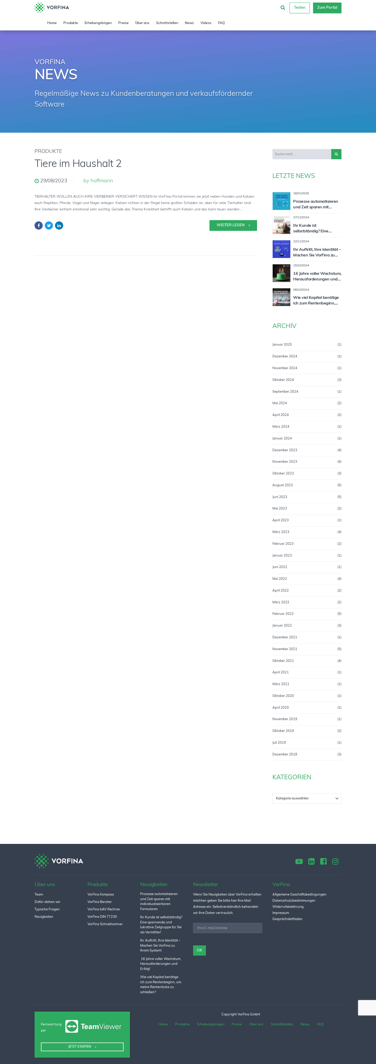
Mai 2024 (279, 403)
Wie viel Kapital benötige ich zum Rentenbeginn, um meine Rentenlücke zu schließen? (316, 301)
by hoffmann (98, 181)
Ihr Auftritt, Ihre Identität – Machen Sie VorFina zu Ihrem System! (317, 253)
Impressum (280, 913)
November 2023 (284, 461)
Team (39, 894)
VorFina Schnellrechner (105, 924)
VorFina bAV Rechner (103, 909)
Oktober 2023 (283, 473)
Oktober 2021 (283, 661)
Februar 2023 (283, 544)
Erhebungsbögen (98, 23)
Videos (206, 23)
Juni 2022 (279, 567)
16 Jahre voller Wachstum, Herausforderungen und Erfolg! (317, 277)
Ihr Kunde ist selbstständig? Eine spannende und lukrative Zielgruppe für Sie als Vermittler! (316, 229)
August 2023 (282, 485)
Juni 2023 (279, 497)
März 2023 (280, 532)
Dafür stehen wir (47, 902)
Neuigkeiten (44, 917)
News (189, 23)
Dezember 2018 (284, 754)
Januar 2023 (282, 555)
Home (52, 23)
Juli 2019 (279, 742)
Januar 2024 (282, 438)
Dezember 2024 (284, 356)
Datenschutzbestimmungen (293, 900)
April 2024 (280, 415)
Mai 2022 (279, 579)
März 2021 (280, 684)
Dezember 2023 (284, 450)
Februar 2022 (283, 614)
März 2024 (280, 426)
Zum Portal (327, 8)
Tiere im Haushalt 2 (78, 164)
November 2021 (284, 649)
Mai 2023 (279, 508)
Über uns (142, 23)
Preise (123, 23)
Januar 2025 (282, 344)
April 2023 (280, 520)
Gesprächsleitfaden (287, 919)
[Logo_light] (59, 861)
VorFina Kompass (100, 894)
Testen (299, 8)
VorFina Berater (99, 902)
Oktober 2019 (283, 731)
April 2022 (280, 590)
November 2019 (284, 719)
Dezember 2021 (284, 637)
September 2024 (285, 391)
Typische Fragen (47, 909)
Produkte (70, 23)
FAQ (221, 23)
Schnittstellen (167, 23)
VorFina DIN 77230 (102, 917)
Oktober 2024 (283, 380)
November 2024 (284, 368)
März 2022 (280, 602)
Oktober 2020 (283, 696)
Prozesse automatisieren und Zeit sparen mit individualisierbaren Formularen (315, 205)
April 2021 (280, 672)
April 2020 (280, 707)
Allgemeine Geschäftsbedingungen (299, 894)
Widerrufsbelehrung (288, 907)
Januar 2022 (282, 625)
